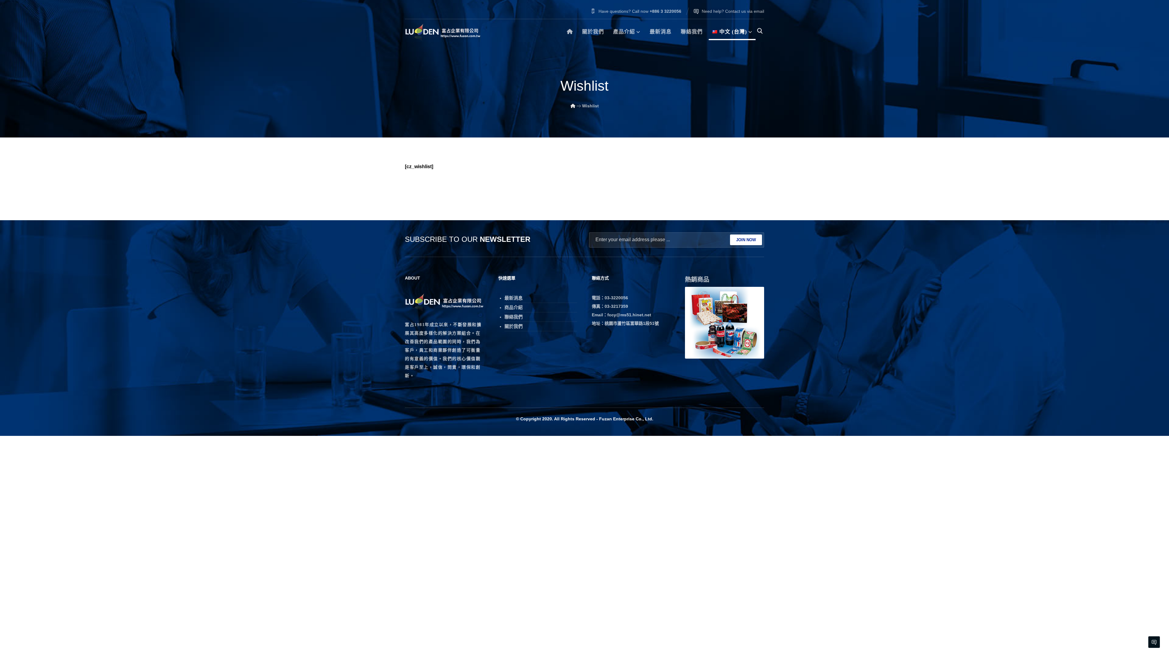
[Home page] (572, 105)
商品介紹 (513, 307)
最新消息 (513, 298)
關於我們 (513, 326)
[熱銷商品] (724, 323)
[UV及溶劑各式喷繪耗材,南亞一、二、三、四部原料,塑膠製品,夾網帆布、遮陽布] (443, 32)
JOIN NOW (746, 240)
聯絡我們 (513, 316)
